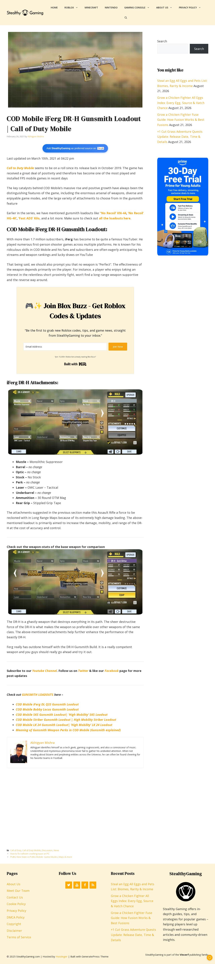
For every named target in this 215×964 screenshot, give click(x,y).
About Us (162, 7)
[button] (125, 18)
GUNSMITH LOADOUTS (37, 695)
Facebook (112, 671)
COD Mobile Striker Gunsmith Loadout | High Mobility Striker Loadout (66, 720)
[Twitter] (68, 885)
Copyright (14, 924)
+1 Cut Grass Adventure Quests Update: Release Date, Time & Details (179, 137)
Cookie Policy (16, 904)
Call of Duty (15, 850)
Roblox (69, 7)
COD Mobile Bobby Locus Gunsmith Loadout (47, 709)
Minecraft (91, 7)
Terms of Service (19, 937)
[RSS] (93, 885)
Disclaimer (14, 931)
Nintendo (111, 7)
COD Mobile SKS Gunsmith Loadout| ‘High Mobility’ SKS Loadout (62, 715)
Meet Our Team (18, 891)
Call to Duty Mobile (20, 168)
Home (54, 7)
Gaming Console (134, 7)
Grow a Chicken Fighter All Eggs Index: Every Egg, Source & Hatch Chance (180, 103)
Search (162, 41)
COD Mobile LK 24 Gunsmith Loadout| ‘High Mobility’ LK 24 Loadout (64, 725)
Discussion (47, 850)
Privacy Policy (188, 7)
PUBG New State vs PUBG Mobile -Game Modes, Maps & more (41, 856)
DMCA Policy (16, 917)
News (56, 850)
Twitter (83, 671)
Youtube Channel (44, 671)
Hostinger (62, 956)
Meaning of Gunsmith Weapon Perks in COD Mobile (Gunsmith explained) (68, 730)
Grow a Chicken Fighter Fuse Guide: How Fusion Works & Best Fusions (180, 120)
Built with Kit (75, 364)
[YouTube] (76, 885)
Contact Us (15, 897)
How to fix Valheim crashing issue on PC (29, 853)
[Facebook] (84, 885)
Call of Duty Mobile (31, 850)
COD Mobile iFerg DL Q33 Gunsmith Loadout (47, 704)
